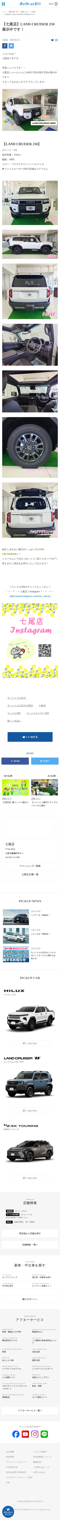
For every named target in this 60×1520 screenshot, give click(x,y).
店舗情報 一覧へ (30, 1245)
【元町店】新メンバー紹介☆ (15, 802)
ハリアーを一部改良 (39, 915)
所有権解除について (42, 1457)
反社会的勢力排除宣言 (16, 1472)
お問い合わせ (39, 1472)
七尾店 (42, 705)
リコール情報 (39, 1452)
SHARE (17, 761)
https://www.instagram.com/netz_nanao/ (30, 596)
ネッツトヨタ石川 (16, 698)
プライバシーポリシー (16, 1462)
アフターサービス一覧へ (30, 1410)
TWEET (46, 761)
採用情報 (10, 1457)
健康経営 (37, 1462)
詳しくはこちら (30, 1043)
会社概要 (10, 1452)
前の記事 (8, 776)
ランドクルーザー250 (37, 713)
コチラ (39, 169)
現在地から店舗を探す (30, 1233)
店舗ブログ (7, 798)
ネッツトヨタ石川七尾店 (20, 705)
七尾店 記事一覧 (30, 874)
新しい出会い (14, 721)
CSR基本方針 (12, 1467)
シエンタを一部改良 (39, 934)
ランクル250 (14, 713)
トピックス (35, 911)
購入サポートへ (30, 1299)
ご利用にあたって (41, 1467)
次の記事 (52, 776)
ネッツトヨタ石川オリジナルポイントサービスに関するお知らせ (43, 955)
